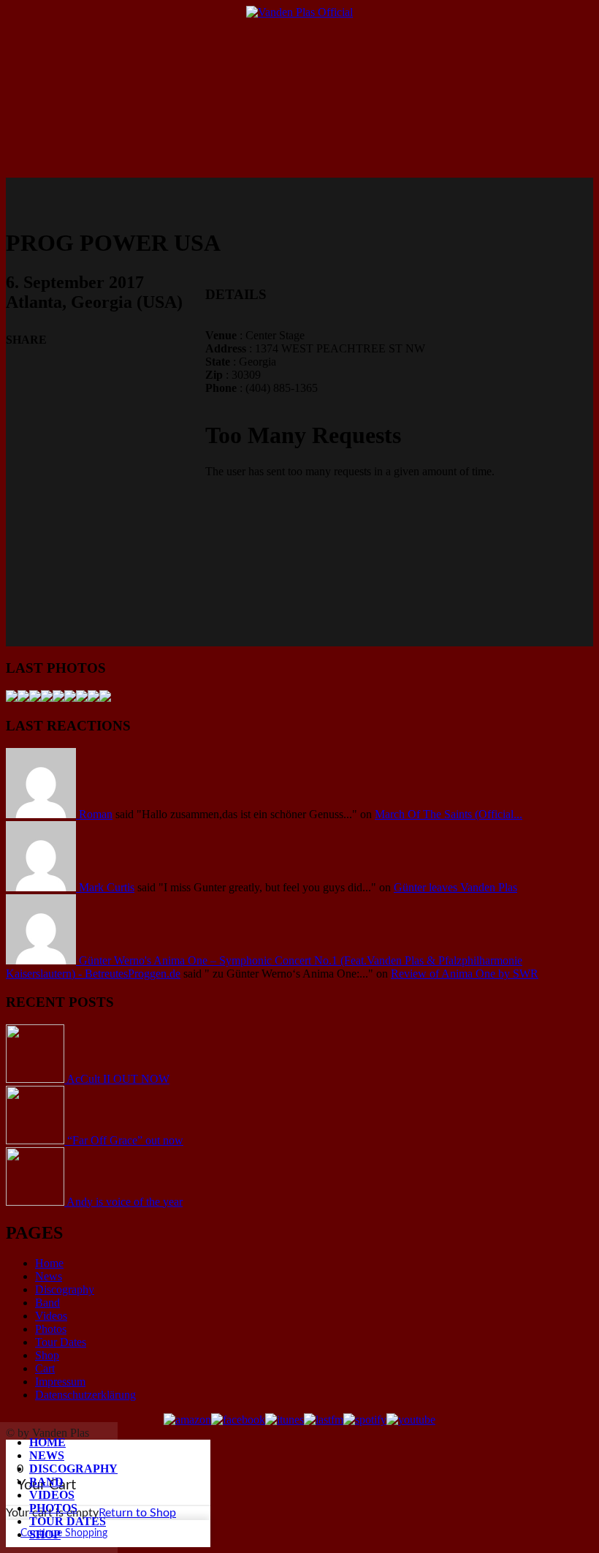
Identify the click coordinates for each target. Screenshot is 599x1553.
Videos (52, 1495)
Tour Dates (67, 1521)
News (46, 1455)
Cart (45, 1368)
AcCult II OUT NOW (117, 1079)
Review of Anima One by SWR (464, 973)
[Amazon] (187, 1419)
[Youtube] (410, 1419)
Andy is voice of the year (124, 1201)
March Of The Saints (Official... (448, 814)
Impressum (60, 1381)
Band (46, 1481)
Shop (45, 1534)
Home (47, 1442)
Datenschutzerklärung (85, 1394)
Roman (95, 814)
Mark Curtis (106, 887)
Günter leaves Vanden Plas (455, 887)
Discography (73, 1468)
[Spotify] (364, 1419)
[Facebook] (238, 1419)
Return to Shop (137, 1513)
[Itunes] (284, 1419)
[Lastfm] (323, 1419)
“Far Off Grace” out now (125, 1140)
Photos (53, 1508)
